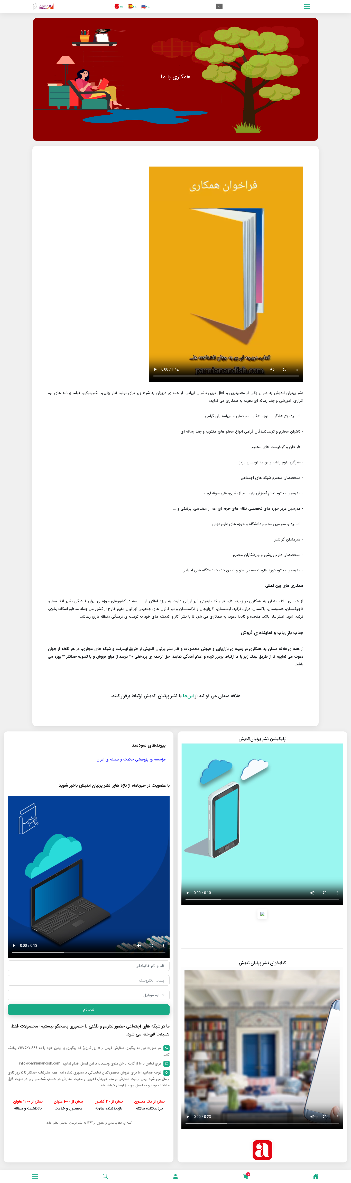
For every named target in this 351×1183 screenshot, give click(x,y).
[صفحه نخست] (316, 1176)
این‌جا (188, 696)
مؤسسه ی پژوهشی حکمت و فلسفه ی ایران (131, 759)
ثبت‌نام (88, 1009)
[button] (175, 1176)
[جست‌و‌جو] (105, 1176)
